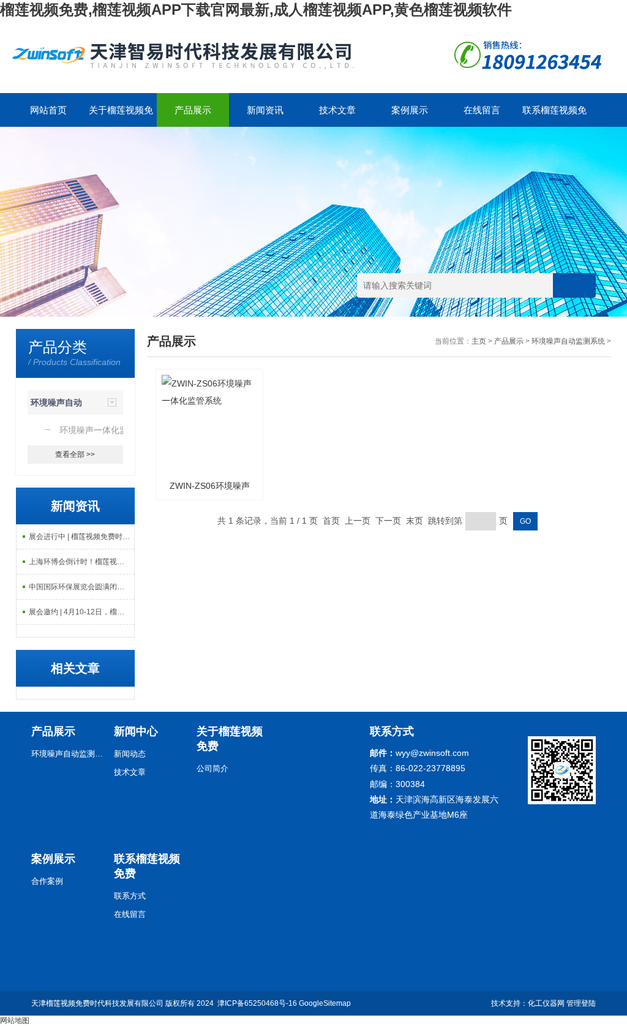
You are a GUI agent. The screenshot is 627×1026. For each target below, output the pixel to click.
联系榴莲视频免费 (554, 116)
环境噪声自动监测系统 (568, 341)
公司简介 (212, 768)
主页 (478, 341)
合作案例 (47, 881)
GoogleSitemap (325, 1003)
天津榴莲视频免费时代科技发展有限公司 (97, 1003)
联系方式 (130, 895)
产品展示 (193, 110)
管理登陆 (581, 1003)
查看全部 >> (75, 454)
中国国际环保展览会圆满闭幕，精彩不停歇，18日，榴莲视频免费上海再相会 (82, 587)
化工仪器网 (546, 1003)
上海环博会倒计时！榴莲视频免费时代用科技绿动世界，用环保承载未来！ (82, 561)
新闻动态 (130, 753)
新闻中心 (136, 731)
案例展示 (409, 110)
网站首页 (48, 110)
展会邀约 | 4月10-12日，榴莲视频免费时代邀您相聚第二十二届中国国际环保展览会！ (82, 612)
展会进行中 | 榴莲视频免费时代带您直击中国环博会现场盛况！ (82, 536)
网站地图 (14, 1020)
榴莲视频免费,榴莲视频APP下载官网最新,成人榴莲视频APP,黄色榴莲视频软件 (256, 9)
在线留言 (482, 110)
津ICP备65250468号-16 (257, 1003)
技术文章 (337, 110)
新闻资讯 (265, 110)
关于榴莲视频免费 (121, 116)
